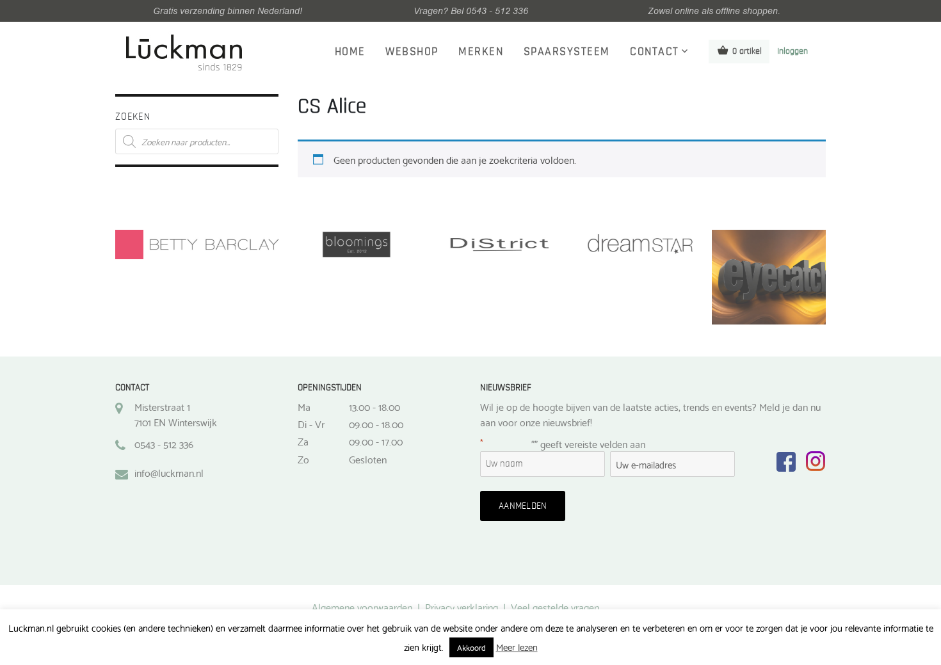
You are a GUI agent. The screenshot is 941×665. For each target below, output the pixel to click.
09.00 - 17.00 (376, 441)
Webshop (411, 52)
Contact (654, 52)
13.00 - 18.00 (374, 406)
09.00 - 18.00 (376, 423)
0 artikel (747, 51)
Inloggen (792, 51)
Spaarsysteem (567, 52)
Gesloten (368, 459)
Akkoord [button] (471, 647)
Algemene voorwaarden (362, 606)
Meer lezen (517, 646)
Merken (480, 52)
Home (350, 52)
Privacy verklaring (461, 606)
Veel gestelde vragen (555, 606)
